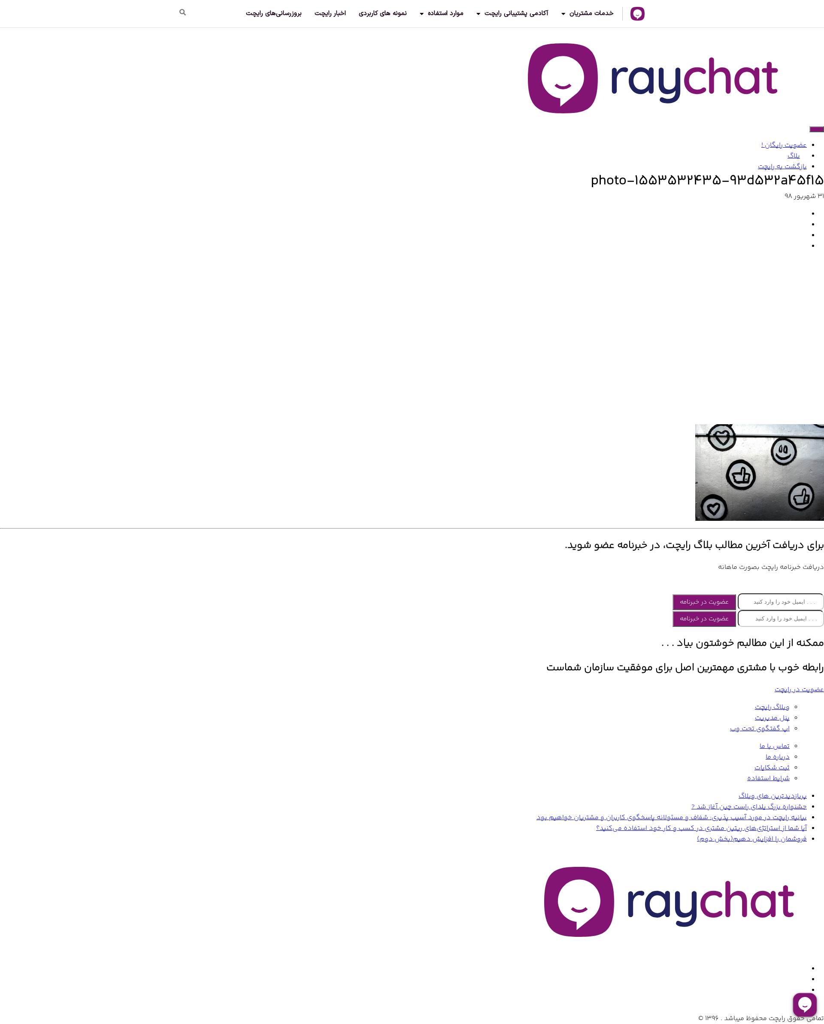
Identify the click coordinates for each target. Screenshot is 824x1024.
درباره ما (778, 757)
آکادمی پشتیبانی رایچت (516, 13)
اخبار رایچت (330, 13)
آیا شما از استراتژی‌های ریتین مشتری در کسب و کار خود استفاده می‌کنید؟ (701, 828)
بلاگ (794, 156)
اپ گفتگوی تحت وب (760, 728)
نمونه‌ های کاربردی (383, 13)
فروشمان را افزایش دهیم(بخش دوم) (752, 839)
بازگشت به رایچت (782, 166)
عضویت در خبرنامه (704, 602)
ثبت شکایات (772, 768)
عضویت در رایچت (799, 689)
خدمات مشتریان (592, 13)
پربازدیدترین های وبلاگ (773, 796)
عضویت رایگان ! (784, 145)
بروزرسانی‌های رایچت (274, 13)
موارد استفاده (446, 13)
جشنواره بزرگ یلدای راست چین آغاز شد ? (749, 807)
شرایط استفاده (768, 778)
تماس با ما (775, 746)
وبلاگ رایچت (772, 707)
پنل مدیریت (772, 718)
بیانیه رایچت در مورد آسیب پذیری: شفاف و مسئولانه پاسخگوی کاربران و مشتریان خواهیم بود (671, 817)
